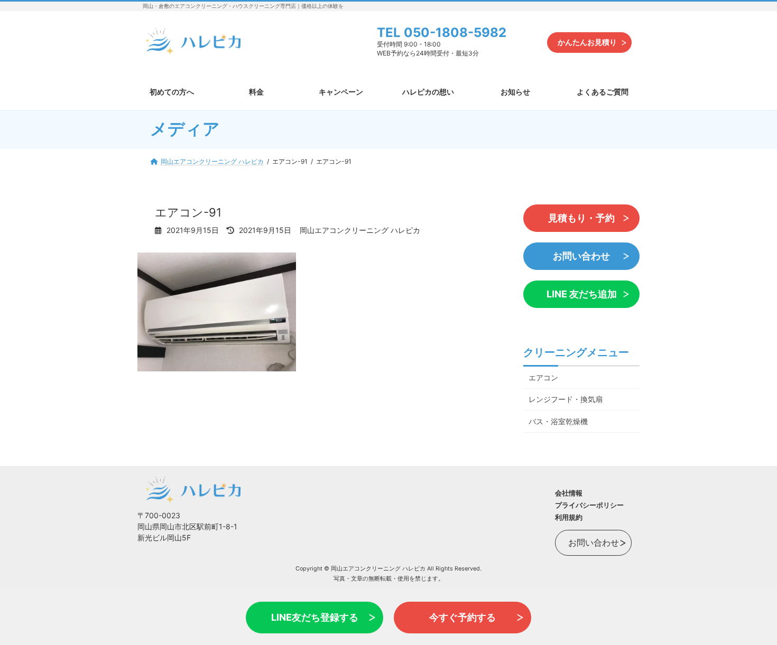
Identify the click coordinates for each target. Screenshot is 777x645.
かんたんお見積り (587, 42)
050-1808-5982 (455, 32)
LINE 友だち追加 (582, 294)
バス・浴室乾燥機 (558, 421)
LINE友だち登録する (314, 617)
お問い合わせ (581, 255)
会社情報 (568, 493)
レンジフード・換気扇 (566, 399)
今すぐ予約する (462, 617)
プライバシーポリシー (589, 505)
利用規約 (568, 517)
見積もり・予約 (581, 217)
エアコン (543, 376)
